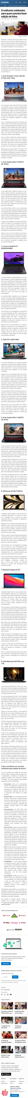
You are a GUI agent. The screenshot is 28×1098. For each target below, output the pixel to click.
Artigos (5, 5)
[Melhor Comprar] (8, 2)
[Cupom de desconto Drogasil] (22, 918)
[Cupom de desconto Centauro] (22, 925)
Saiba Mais (6, 963)
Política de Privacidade (13, 982)
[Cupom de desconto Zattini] (10, 932)
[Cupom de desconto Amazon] (18, 932)
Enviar (15, 977)
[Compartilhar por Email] (10, 994)
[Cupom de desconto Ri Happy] (6, 925)
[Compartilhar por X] (5, 994)
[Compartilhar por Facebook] (2, 994)
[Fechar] (25, 1091)
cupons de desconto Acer (10, 902)
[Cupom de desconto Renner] (6, 918)
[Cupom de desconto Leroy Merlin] (14, 918)
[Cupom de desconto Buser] (14, 925)
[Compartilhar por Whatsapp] (7, 994)
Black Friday (4, 1083)
